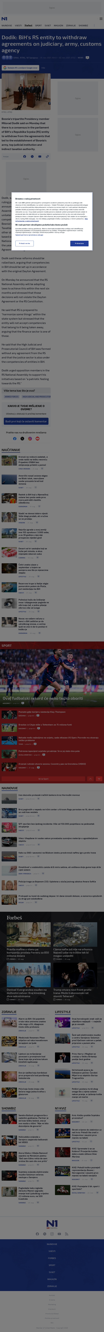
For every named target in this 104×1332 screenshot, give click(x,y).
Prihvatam (79, 243)
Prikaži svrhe (24, 243)
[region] (52, 221)
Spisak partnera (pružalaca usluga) (29, 235)
